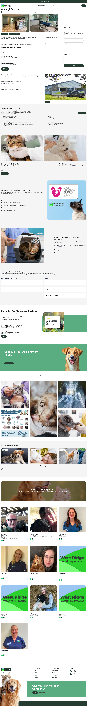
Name (65, 41)
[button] (40, 5)
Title (64, 37)
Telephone (65, 50)
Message (65, 54)
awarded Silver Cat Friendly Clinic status (21, 43)
